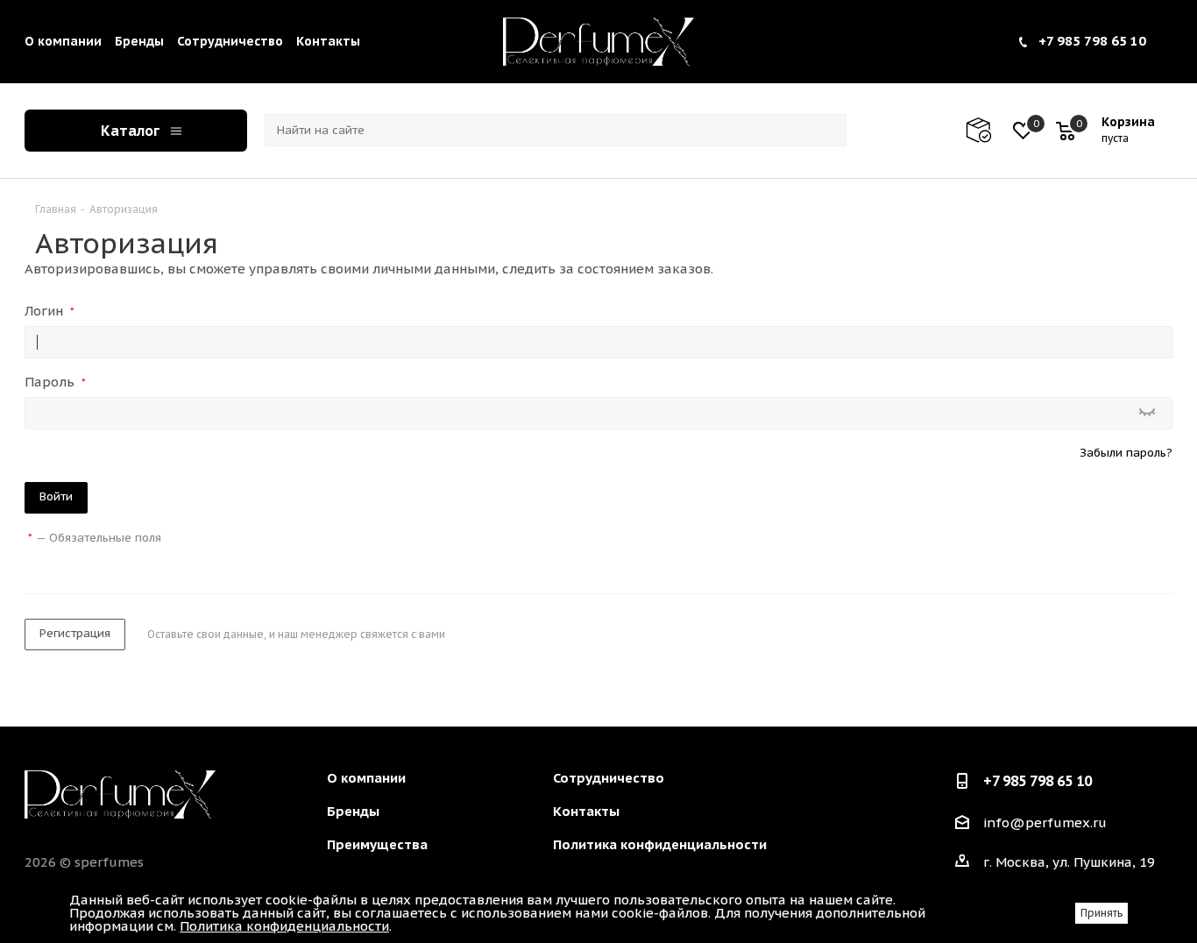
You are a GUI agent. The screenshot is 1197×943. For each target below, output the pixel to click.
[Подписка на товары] (986, 130)
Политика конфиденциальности (660, 844)
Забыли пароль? (1126, 452)
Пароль (55, 381)
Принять (1101, 912)
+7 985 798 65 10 (1092, 40)
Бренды (139, 41)
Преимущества (377, 844)
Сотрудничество (230, 41)
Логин (49, 310)
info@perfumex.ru (1045, 823)
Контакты (328, 41)
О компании (63, 41)
